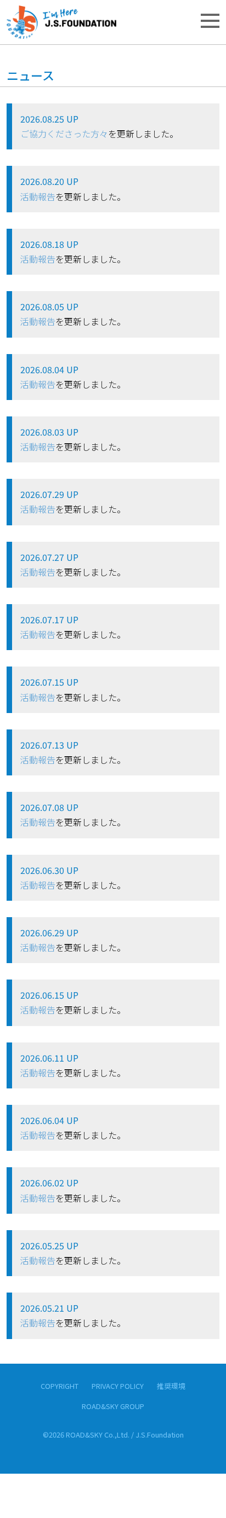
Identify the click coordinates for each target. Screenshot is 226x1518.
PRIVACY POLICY (118, 1386)
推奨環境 (171, 1386)
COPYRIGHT (59, 1386)
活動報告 (37, 196)
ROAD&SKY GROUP (113, 1406)
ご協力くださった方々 (64, 133)
